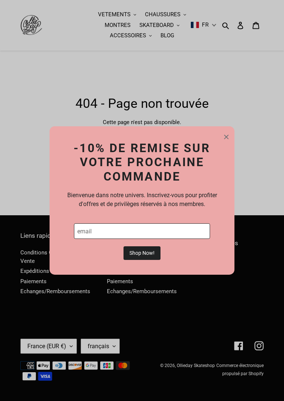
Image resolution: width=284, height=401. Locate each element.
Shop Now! (142, 253)
